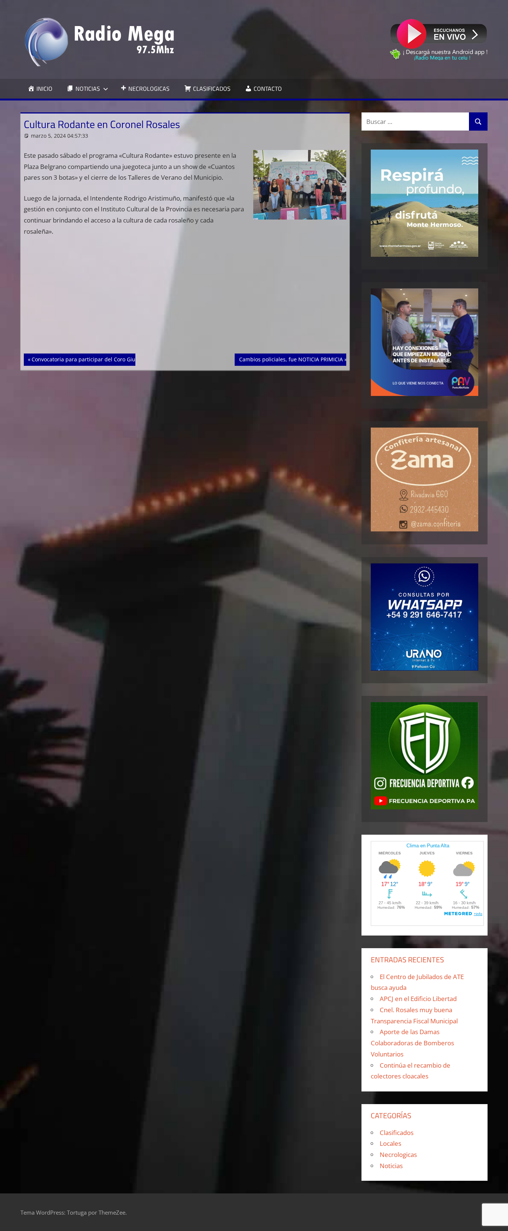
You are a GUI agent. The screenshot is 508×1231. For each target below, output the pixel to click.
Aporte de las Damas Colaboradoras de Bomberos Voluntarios (412, 1042)
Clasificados (397, 1132)
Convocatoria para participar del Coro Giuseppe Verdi (98, 359)
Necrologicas (398, 1154)
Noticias (391, 1165)
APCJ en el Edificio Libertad (418, 998)
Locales (390, 1143)
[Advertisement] (185, 298)
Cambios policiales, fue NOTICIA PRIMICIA (291, 359)
